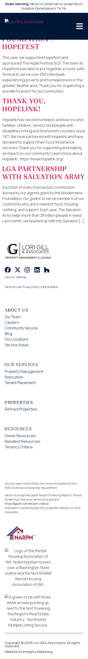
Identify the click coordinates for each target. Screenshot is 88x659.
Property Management (24, 371)
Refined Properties (21, 409)
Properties (19, 402)
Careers (12, 322)
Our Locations (16, 339)
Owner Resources (20, 435)
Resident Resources (22, 441)
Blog (8, 333)
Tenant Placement (20, 382)
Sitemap (21, 277)
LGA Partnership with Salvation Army (43, 173)
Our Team (13, 316)
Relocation (14, 377)
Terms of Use (13, 287)
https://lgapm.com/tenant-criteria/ (27, 504)
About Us (17, 310)
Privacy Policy (31, 287)
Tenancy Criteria (19, 447)
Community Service (21, 328)
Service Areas (17, 344)
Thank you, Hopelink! (24, 105)
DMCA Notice (49, 287)
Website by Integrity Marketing (29, 651)
